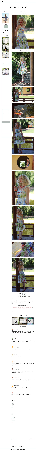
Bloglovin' (23, 307)
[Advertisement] (5, 91)
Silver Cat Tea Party (17, 392)
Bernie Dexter (24, 293)
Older (31, 438)
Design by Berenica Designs (22, 449)
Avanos (13, 416)
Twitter (27, 307)
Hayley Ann (16, 354)
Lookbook (25, 308)
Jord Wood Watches (25, 295)
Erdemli (13, 418)
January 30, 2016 (16, 339)
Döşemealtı (13, 417)
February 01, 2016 (16, 369)
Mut (12, 414)
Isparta (13, 406)
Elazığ (13, 407)
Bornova (13, 419)
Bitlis (12, 401)
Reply (12, 335)
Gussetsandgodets (17, 385)
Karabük (13, 402)
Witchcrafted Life (16, 329)
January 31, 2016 (16, 347)
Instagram (15, 307)
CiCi (14, 368)
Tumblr (30, 307)
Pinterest (20, 308)
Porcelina (15, 338)
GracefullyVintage (18, 7)
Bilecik (13, 403)
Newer (14, 438)
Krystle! (15, 346)
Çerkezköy (13, 420)
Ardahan (13, 404)
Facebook (19, 307)
